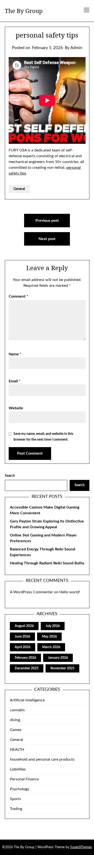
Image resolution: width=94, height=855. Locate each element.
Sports (15, 799)
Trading (16, 809)
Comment (18, 296)
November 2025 (62, 668)
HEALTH (17, 749)
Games (15, 730)
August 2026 (24, 626)
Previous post (47, 220)
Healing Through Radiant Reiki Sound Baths (47, 563)
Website (16, 408)
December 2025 (27, 668)
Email (14, 381)
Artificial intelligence (27, 700)
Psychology (19, 789)
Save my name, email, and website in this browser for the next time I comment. (43, 436)
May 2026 (49, 636)
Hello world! (69, 592)
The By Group (24, 10)
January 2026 (58, 657)
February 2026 (25, 657)
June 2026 (22, 636)
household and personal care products (42, 759)
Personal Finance (24, 779)
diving (15, 720)
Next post (47, 239)
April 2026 (22, 647)
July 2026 (53, 626)
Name (15, 354)
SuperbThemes (81, 847)
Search (10, 475)
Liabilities (18, 769)
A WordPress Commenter (31, 592)
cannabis (17, 710)
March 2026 (51, 647)
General (19, 189)
